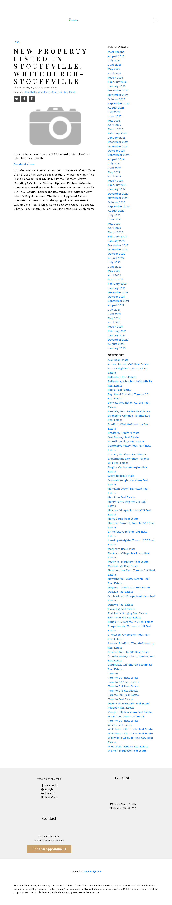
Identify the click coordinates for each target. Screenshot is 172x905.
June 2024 (115, 167)
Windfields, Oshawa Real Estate (128, 746)
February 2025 (117, 133)
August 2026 (116, 56)
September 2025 (118, 103)
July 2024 (114, 163)
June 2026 (114, 64)
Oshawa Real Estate (120, 604)
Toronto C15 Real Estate (123, 690)
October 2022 (116, 253)
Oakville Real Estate (120, 591)
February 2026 (117, 81)
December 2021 (118, 292)
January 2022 (116, 288)
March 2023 (115, 232)
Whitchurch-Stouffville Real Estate (130, 729)
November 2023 (118, 197)
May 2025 (114, 120)
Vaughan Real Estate (121, 707)
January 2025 (116, 137)
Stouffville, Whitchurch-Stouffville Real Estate (50, 92)
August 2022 (116, 258)
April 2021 (114, 322)
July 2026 (114, 60)
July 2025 (114, 111)
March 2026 (115, 77)
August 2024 (116, 159)
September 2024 (119, 154)
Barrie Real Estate (119, 389)
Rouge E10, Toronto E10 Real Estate (130, 621)
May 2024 (114, 172)
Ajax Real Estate (118, 359)
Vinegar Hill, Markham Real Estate (130, 712)
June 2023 (114, 219)
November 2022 (118, 249)
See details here (24, 164)
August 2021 (116, 305)
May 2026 (114, 68)
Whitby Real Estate (120, 725)
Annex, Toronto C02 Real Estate (128, 364)
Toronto (113, 673)
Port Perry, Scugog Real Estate (127, 613)
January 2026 (116, 86)
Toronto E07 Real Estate (123, 694)
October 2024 (116, 150)
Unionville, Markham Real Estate (129, 703)
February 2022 (117, 283)
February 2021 (117, 331)
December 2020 (118, 339)
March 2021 (115, 326)
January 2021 (116, 335)
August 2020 (116, 343)
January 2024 (117, 189)
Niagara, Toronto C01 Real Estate (129, 587)
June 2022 (114, 266)
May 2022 (114, 270)
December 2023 (118, 193)
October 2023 (116, 202)
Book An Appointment (49, 849)
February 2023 (117, 236)
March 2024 (115, 180)
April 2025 (114, 124)
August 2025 (116, 107)
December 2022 (118, 245)
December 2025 (118, 90)
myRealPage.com (92, 871)
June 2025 (114, 116)
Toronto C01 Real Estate (123, 677)
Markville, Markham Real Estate (128, 561)
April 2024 (114, 176)
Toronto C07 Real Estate (123, 682)
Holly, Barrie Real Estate (123, 518)
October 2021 (116, 296)
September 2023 (118, 206)
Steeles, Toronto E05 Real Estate (128, 652)
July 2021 (114, 309)
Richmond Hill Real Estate (124, 617)
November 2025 (118, 94)
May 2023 (114, 223)
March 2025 (115, 129)
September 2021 (118, 300)
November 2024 (118, 146)
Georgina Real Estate (121, 475)
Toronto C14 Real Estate (123, 686)
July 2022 (114, 262)
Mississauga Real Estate (123, 566)
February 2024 (117, 184)
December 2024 (118, 142)
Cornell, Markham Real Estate (127, 454)
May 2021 (114, 318)
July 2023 (114, 215)
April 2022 (114, 275)
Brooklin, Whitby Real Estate (126, 441)
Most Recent (116, 51)
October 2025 (116, 99)
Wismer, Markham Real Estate (127, 750)
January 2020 (117, 348)
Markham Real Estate (121, 548)
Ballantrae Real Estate (122, 377)
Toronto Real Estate (120, 699)
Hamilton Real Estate (121, 497)
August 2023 (116, 210)
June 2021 (114, 313)
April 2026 (114, 73)
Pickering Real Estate (121, 609)
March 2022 (115, 279)
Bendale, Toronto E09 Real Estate (129, 411)
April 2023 (114, 227)
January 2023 (116, 240)
